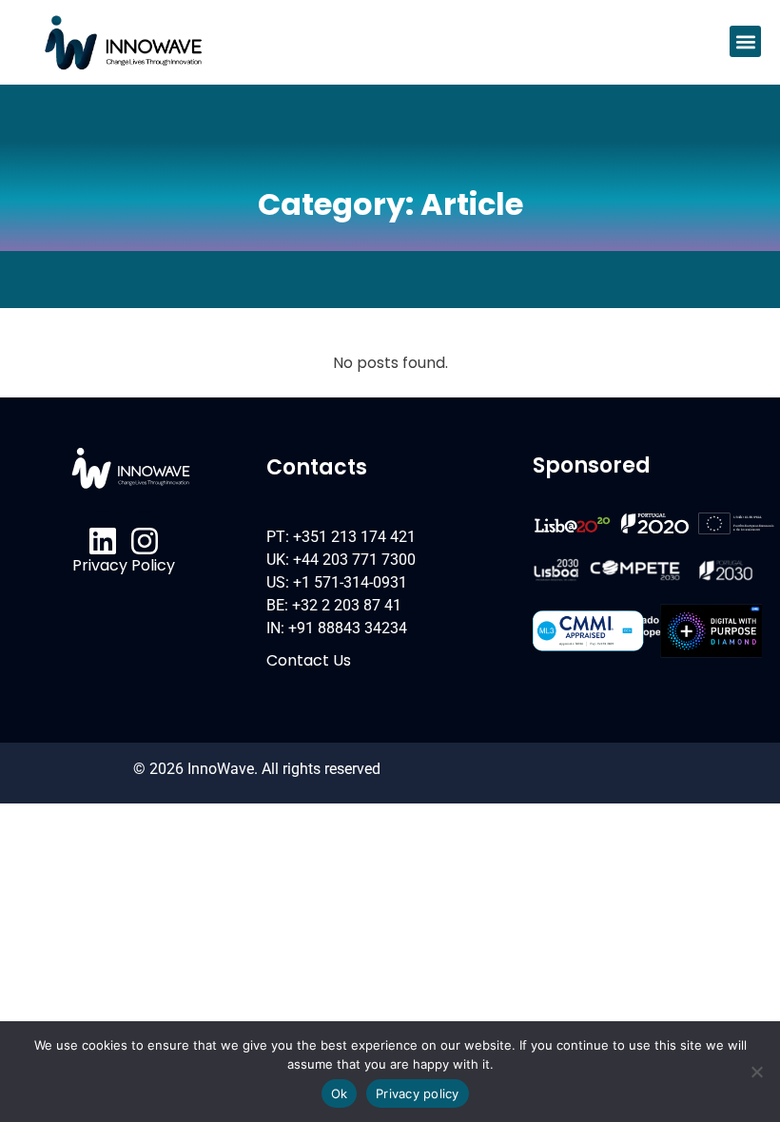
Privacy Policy (123, 565)
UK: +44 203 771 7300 (341, 560)
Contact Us (308, 660)
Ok (339, 1093)
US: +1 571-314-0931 (336, 582)
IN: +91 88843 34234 (336, 628)
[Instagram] (144, 541)
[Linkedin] (103, 541)
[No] (756, 1071)
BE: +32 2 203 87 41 (333, 605)
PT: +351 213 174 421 (341, 537)
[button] (745, 41)
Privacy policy (417, 1093)
